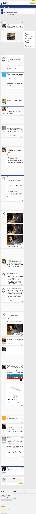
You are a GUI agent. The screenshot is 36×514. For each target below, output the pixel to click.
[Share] (21, 56)
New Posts (14, 494)
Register (25, 494)
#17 (22, 416)
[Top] (33, 513)
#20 (22, 467)
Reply (22, 41)
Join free (4, 11)
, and (12, 135)
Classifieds (14, 495)
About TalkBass (14, 498)
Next (4, 22)
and (11, 283)
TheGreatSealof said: (9, 149)
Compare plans (17, 12)
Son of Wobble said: (9, 260)
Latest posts (26, 31)
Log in (6, 11)
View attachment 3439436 (17, 261)
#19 (22, 437)
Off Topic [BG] (27, 40)
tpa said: (8, 426)
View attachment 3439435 (10, 261)
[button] (7, 6)
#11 (22, 272)
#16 (22, 365)
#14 (22, 338)
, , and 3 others (13, 246)
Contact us (14, 499)
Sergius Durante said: (9, 57)
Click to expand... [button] (15, 194)
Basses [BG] (27, 34)
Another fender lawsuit (28, 35)
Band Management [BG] (29, 43)
